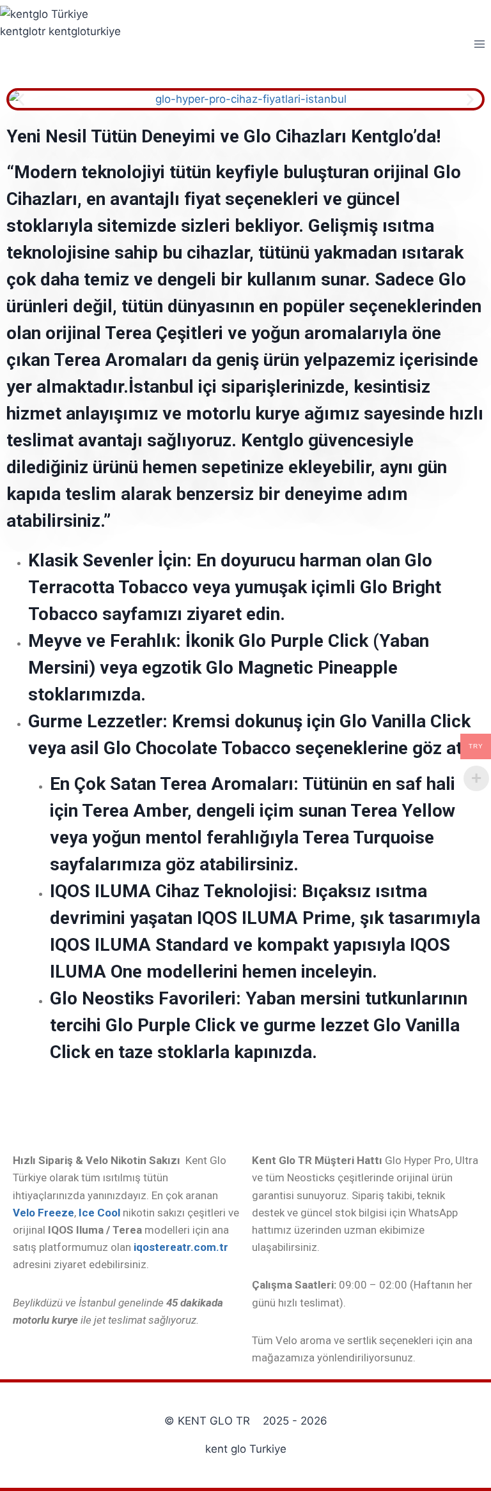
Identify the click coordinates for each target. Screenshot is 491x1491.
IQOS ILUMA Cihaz (124, 891)
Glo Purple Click (170, 1025)
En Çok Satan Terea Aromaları (171, 783)
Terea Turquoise (368, 837)
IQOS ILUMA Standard (139, 944)
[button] (21, 99)
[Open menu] (479, 44)
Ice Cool (99, 1212)
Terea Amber (134, 810)
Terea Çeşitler (162, 333)
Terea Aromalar (118, 359)
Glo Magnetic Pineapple (302, 667)
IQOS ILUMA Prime (274, 917)
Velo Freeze (43, 1212)
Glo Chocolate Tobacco (197, 748)
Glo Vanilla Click (405, 721)
